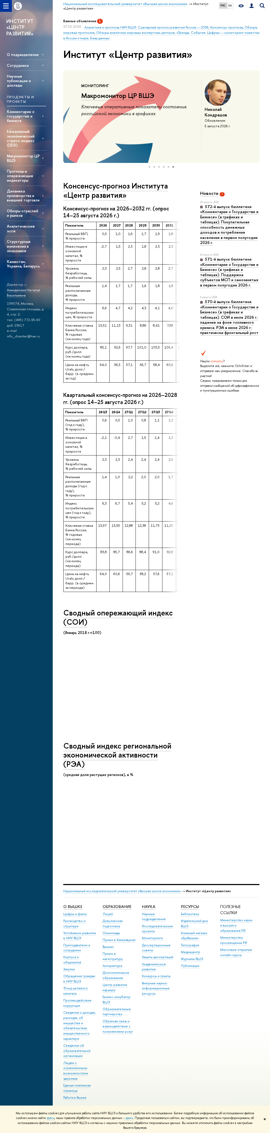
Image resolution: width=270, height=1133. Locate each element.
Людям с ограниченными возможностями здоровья (75, 1071)
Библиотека (190, 914)
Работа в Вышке (74, 1097)
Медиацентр (190, 952)
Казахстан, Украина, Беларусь (23, 264)
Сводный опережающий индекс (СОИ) (118, 617)
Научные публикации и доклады (19, 81)
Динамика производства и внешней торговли (23, 196)
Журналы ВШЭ (192, 959)
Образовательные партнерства (117, 1012)
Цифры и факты (75, 914)
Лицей (108, 914)
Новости (209, 193)
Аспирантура (112, 965)
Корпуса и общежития (72, 960)
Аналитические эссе (21, 228)
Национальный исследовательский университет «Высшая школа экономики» (122, 891)
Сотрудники (18, 65)
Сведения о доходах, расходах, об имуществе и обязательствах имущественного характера (79, 1025)
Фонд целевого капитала (75, 991)
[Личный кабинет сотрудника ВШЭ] (251, 6)
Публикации (190, 965)
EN (230, 5)
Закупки (69, 969)
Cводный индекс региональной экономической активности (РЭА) (117, 755)
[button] (68, 116)
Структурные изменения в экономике (19, 246)
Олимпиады (111, 933)
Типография (190, 945)
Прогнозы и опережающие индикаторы (20, 176)
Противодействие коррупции (77, 1003)
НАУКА (148, 906)
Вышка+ (108, 946)
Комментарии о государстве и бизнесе (20, 116)
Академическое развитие (154, 967)
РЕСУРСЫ (190, 906)
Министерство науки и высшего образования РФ (236, 925)
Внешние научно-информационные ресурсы (156, 988)
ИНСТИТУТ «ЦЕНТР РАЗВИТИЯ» (20, 27)
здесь (50, 1118)
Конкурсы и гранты (156, 976)
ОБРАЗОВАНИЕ (117, 906)
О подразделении (23, 54)
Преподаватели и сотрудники (76, 948)
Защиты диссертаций (157, 957)
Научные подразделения (154, 917)
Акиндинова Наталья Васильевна (23, 293)
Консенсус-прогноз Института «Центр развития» (115, 190)
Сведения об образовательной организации (76, 1050)
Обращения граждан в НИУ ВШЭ (79, 979)
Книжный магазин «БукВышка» (194, 936)
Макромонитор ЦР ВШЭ (23, 158)
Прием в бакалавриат (119, 940)
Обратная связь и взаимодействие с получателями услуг (118, 1026)
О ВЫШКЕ (72, 906)
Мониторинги (152, 938)
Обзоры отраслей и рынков (22, 213)
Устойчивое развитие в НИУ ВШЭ (79, 936)
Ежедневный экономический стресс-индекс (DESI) (21, 138)
